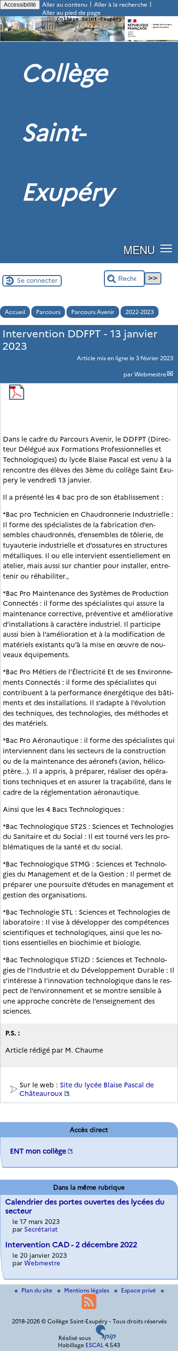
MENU (139, 249)
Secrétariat (41, 1229)
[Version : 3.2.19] (106, 1337)
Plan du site (37, 1290)
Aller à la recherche (120, 4)
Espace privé (139, 1290)
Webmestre (150, 374)
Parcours (48, 312)
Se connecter (37, 280)
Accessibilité (20, 4)
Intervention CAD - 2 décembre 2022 (71, 1244)
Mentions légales (87, 1290)
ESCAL (94, 1345)
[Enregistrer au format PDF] (16, 397)
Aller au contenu (64, 4)
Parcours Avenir (92, 312)
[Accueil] (89, 39)
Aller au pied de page (71, 12)
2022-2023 (139, 312)
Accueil (15, 312)
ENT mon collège (38, 1151)
